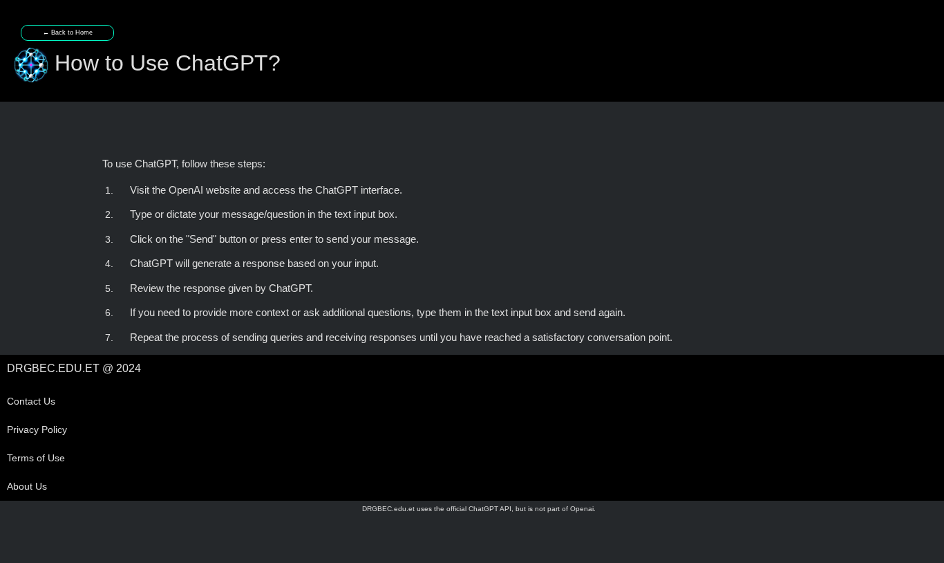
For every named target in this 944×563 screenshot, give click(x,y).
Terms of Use (36, 457)
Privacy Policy (37, 429)
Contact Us (31, 401)
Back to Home (68, 32)
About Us (27, 486)
